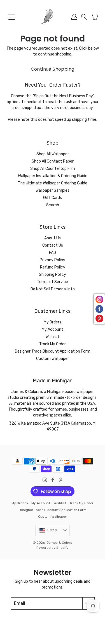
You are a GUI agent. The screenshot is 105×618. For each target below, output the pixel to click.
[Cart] (94, 16)
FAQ (52, 252)
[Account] (74, 16)
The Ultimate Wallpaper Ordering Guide (52, 183)
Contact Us (52, 245)
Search (52, 205)
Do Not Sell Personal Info (53, 289)
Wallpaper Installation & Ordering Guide (52, 175)
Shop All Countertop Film (52, 168)
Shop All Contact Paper (53, 161)
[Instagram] (44, 480)
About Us (52, 238)
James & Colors (59, 543)
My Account (52, 329)
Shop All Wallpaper (52, 154)
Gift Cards (52, 197)
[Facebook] (52, 480)
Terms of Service (52, 281)
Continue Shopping (52, 69)
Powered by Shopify (52, 548)
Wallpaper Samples (52, 190)
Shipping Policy (52, 274)
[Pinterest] (60, 480)
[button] (84, 17)
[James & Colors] (52, 17)
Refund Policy (52, 267)
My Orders (52, 322)
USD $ (52, 530)
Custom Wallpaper (52, 358)
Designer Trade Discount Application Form (52, 351)
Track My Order (52, 344)
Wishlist (52, 336)
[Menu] (12, 17)
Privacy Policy (52, 260)
